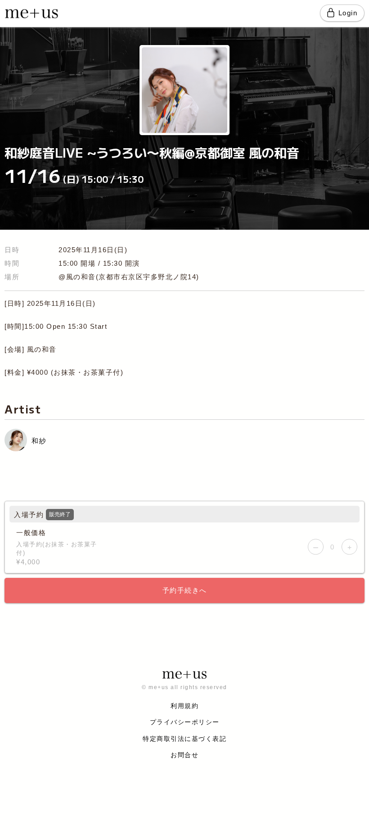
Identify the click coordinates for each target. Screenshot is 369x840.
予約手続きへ (184, 590)
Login (348, 13)
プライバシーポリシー (185, 722)
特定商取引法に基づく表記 (184, 738)
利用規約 (184, 705)
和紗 (39, 441)
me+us (31, 20)
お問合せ (184, 754)
